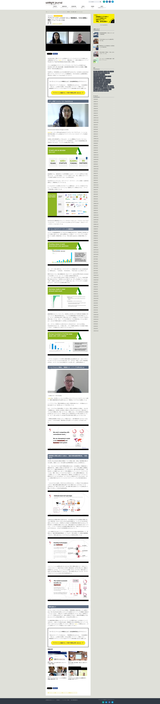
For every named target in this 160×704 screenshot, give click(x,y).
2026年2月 (96, 113)
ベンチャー (106, 84)
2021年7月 (96, 189)
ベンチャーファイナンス (98, 86)
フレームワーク (100, 82)
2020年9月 (96, 205)
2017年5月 (96, 266)
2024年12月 (96, 138)
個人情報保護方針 (74, 699)
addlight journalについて (102, 7)
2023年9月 (96, 161)
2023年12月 (96, 154)
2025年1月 (96, 136)
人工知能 (111, 86)
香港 (107, 90)
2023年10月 (96, 159)
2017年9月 (96, 256)
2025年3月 (96, 131)
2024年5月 (96, 145)
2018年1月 (96, 247)
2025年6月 (96, 127)
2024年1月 (96, 152)
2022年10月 (96, 168)
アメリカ (109, 76)
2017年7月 (96, 261)
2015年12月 (96, 296)
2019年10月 (96, 219)
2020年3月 (96, 210)
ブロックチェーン (107, 82)
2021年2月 (96, 198)
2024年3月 (96, 150)
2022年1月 (96, 182)
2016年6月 (96, 289)
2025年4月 (96, 129)
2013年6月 (96, 323)
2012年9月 (96, 328)
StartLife (49, 132)
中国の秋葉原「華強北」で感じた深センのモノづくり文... (106, 53)
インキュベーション (74, 7)
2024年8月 (96, 143)
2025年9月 (96, 124)
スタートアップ (65, 692)
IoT (108, 71)
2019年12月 (96, 215)
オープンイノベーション (64, 7)
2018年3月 (96, 242)
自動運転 (95, 90)
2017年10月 (96, 254)
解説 (98, 90)
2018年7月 (96, 233)
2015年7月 (96, 305)
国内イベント (101, 87)
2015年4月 (96, 307)
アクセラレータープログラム (99, 76)
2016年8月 (96, 284)
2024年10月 (96, 140)
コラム (92, 7)
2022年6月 (96, 175)
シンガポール (102, 81)
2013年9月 (96, 321)
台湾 (94, 87)
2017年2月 (96, 272)
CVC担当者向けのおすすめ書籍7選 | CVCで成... (106, 40)
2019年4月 (96, 222)
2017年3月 (96, 270)
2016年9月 (96, 282)
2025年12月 (96, 117)
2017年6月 (96, 263)
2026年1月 (96, 115)
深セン (110, 89)
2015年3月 (96, 310)
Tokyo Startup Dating (97, 73)
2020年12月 (96, 203)
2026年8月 (96, 99)
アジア (105, 76)
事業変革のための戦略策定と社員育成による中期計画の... (106, 46)
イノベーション (58, 692)
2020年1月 (96, 212)
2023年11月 (96, 157)
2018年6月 (96, 235)
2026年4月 (96, 108)
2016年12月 (96, 275)
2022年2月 (96, 180)
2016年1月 (96, 293)
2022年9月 (96, 171)
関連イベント (83, 7)
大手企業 (105, 87)
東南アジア (96, 89)
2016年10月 (96, 279)
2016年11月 (96, 277)
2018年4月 (96, 240)
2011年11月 (96, 330)
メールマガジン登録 (65, 699)
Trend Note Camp (104, 73)
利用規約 (58, 699)
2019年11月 (96, 217)
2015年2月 (96, 312)
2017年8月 (96, 259)
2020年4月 (96, 208)
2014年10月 (96, 314)
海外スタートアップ (73, 692)
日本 (113, 87)
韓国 (105, 90)
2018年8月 (96, 231)
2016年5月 (96, 291)
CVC (96, 71)
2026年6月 (96, 103)
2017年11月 (96, 252)
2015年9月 (96, 300)
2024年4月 (96, 147)
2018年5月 (96, 238)
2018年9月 (96, 228)
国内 (97, 87)
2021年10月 (96, 187)
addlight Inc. (105, 699)
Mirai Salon (111, 71)
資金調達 (101, 90)
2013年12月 (96, 316)
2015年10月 (96, 298)
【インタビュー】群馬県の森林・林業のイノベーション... (106, 59)
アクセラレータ (51, 692)
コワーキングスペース (106, 79)
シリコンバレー (96, 81)
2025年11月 (96, 120)
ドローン (95, 82)
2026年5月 (96, 106)
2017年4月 (96, 268)
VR (108, 73)
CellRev (49, 398)
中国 (108, 86)
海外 (99, 89)
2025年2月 (96, 134)
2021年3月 (96, 196)
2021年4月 (96, 194)
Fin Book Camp (100, 71)
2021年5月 (96, 191)
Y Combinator (96, 74)
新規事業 (109, 87)
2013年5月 (96, 326)
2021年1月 (96, 201)
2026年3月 (96, 110)
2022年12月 (96, 166)
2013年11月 (96, 319)
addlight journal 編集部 (57, 23)
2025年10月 (96, 122)
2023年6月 (96, 164)
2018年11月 (96, 224)
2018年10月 (96, 226)
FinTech (105, 71)
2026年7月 (96, 101)
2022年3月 (96, 178)
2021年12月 (96, 185)
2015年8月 (96, 303)
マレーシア (105, 86)
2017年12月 (96, 249)
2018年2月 (96, 245)
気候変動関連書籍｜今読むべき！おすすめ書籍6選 (106, 33)
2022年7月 (96, 173)
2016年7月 (96, 286)
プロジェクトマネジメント (98, 84)
